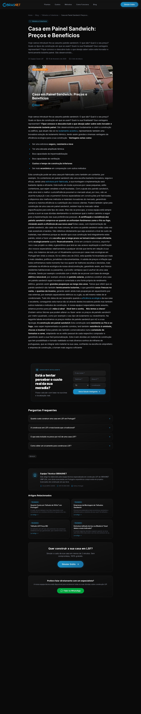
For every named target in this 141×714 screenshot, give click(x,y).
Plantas (47, 4)
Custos (57, 4)
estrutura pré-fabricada (56, 181)
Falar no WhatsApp (72, 591)
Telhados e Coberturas (50, 15)
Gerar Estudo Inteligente (88, 392)
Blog (95, 4)
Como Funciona (82, 4)
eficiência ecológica (91, 298)
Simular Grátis (129, 4)
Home (30, 15)
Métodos (68, 4)
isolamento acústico (68, 131)
